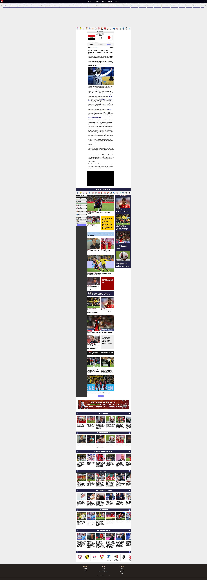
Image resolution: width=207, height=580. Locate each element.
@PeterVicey (96, 47)
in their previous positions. (102, 103)
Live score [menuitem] (96, 1)
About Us (85, 568)
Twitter (122, 568)
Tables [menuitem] (103, 1)
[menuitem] (38, 1)
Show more (101, 396)
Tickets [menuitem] (117, 1)
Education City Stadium (100, 33)
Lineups (91, 44)
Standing (100, 44)
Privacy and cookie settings (103, 571)
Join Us (85, 571)
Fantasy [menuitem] (110, 1)
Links (122, 573)
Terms (103, 568)
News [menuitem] (89, 1)
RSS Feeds (122, 571)
